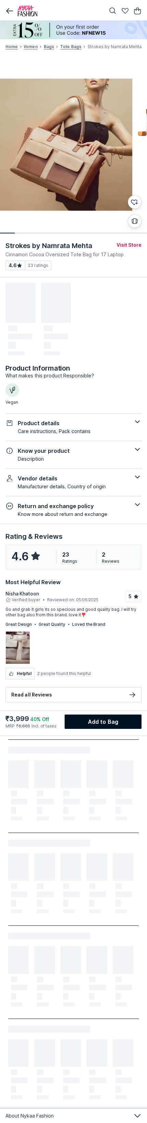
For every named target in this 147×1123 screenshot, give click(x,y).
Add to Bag (103, 721)
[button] (9, 11)
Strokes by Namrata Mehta (48, 246)
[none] (73, 29)
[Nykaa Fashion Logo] (60, 10)
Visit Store (129, 245)
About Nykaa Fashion (29, 1116)
